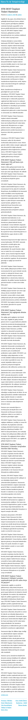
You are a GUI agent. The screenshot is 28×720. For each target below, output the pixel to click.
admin (20, 15)
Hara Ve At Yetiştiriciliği (13, 1)
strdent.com (4, 695)
